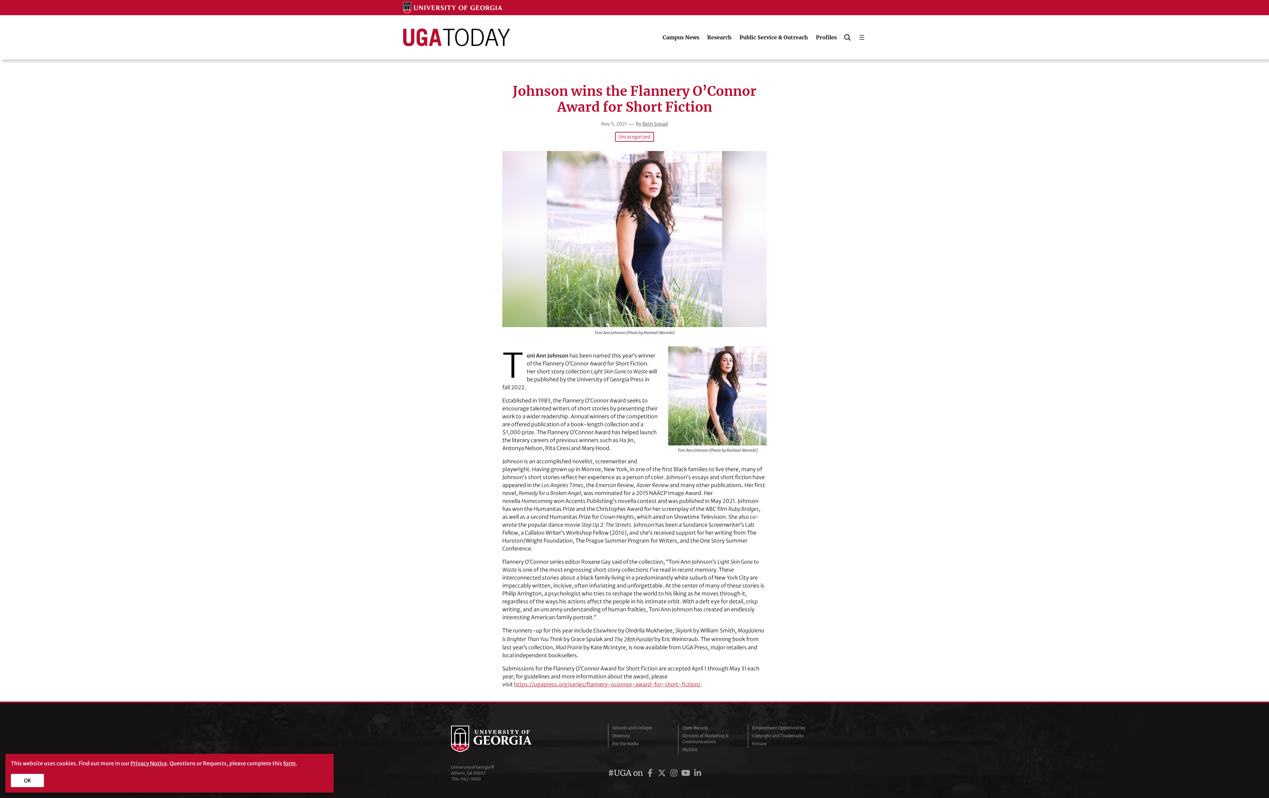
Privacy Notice (149, 763)
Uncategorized (634, 137)
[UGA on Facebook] (651, 773)
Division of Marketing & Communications (705, 738)
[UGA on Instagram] (675, 773)
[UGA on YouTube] (687, 773)
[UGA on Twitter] (663, 773)
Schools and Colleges (632, 727)
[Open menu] (862, 37)
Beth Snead (655, 124)
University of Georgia (500, 739)
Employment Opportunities (778, 727)
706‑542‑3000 (466, 779)
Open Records (695, 727)
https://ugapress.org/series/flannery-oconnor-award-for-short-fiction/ (607, 684)
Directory (621, 735)
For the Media (625, 743)
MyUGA (689, 749)
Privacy (759, 743)
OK (27, 780)
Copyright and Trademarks (778, 735)
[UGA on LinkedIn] (698, 773)
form (289, 763)
